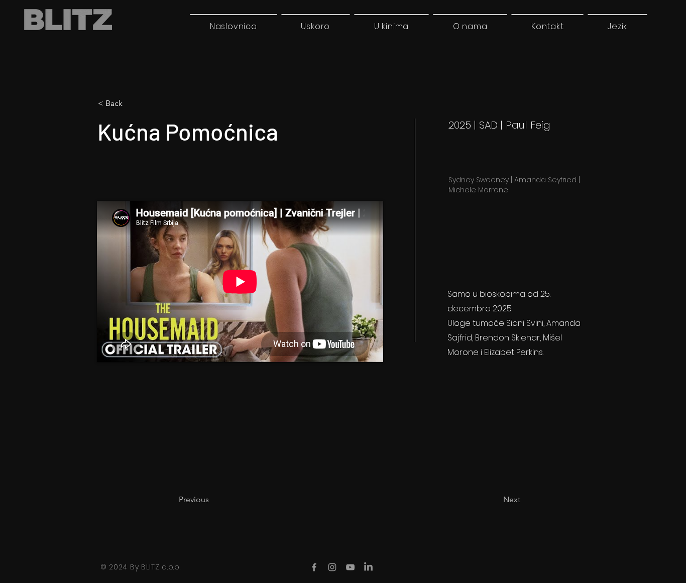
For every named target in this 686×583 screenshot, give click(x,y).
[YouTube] (350, 567)
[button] (617, 26)
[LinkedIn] (368, 567)
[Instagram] (332, 567)
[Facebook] (314, 567)
